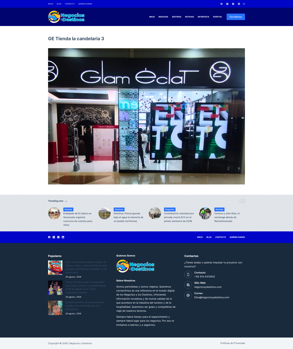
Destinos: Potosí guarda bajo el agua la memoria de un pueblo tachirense (128, 217)
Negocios (163, 17)
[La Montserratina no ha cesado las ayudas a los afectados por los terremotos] (55, 308)
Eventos (217, 17)
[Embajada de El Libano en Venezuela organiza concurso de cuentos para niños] (54, 213)
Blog (59, 4)
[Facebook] (221, 4)
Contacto (69, 4)
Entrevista (203, 17)
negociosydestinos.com (208, 286)
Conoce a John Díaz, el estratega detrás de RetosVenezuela (227, 217)
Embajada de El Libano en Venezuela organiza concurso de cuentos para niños (77, 219)
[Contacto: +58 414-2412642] (188, 274)
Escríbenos (236, 16)
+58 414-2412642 (204, 276)
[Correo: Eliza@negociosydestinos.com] (188, 295)
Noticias (189, 17)
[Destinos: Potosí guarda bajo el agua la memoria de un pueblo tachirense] (104, 213)
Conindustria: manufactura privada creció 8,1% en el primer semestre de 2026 (179, 217)
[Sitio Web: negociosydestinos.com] (188, 285)
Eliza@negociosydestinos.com (211, 297)
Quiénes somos (85, 4)
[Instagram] (233, 4)
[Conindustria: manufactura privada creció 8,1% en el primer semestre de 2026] (155, 213)
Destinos (176, 17)
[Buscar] (244, 4)
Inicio (50, 4)
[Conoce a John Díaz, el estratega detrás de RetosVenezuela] (205, 213)
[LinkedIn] (239, 4)
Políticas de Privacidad (233, 343)
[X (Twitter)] (227, 4)
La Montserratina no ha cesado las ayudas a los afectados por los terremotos (84, 306)
